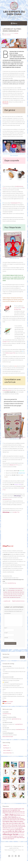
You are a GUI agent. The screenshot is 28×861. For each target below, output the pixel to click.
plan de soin (10, 832)
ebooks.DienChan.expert (8, 736)
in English (11, 701)
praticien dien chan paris (18, 832)
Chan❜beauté (5, 103)
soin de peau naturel (6, 836)
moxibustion (12, 829)
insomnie (23, 826)
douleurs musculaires (7, 819)
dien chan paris (10, 818)
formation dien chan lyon (11, 593)
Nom (5, 627)
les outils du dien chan (14, 827)
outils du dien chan (15, 831)
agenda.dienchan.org (16, 718)
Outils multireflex (6, 750)
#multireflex (10, 808)
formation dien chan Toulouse (15, 595)
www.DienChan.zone (7, 499)
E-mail (6, 632)
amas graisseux (11, 590)
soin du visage (13, 836)
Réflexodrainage (6, 512)
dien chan (10, 592)
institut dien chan (6, 827)
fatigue (23, 819)
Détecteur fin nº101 (14, 464)
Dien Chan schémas (19, 818)
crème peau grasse (17, 813)
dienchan (17, 815)
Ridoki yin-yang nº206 (10, 353)
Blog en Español (7, 703)
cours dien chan (9, 813)
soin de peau (21, 834)
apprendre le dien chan (8, 811)
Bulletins (5, 745)
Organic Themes (17, 849)
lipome (4, 597)
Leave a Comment (7, 34)
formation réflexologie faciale (13, 825)
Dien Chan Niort (16, 592)
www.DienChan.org (12, 583)
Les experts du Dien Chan (14, 13)
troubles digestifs (10, 838)
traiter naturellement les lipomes (13, 597)
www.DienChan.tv (19, 724)
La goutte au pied (7, 601)
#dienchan (5, 808)
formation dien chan (10, 821)
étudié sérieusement (7, 390)
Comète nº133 (6, 341)
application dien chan (7, 810)
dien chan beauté (10, 817)
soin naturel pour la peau (10, 837)
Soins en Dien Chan (19, 588)
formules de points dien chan (13, 826)
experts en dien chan (17, 819)
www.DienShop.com (20, 729)
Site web (6, 637)
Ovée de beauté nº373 (15, 202)
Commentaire (7, 613)
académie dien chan (19, 808)
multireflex (16, 33)
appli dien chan (16, 810)
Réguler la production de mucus (18, 601)
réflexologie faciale (10, 834)
